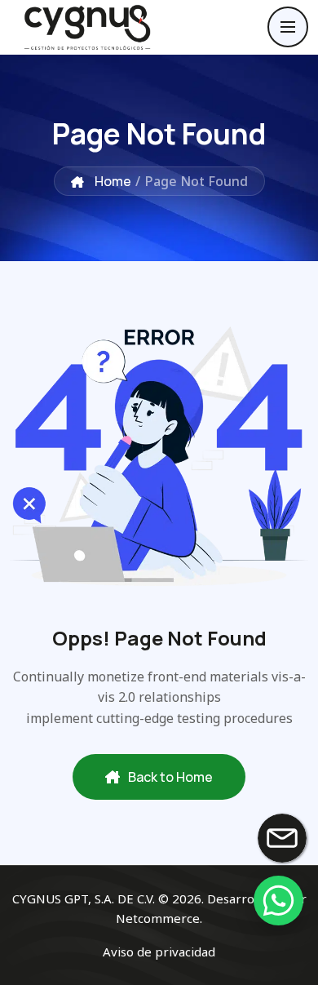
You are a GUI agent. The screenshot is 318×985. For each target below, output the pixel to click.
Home (111, 181)
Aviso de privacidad (159, 951)
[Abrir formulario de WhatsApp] (278, 900)
